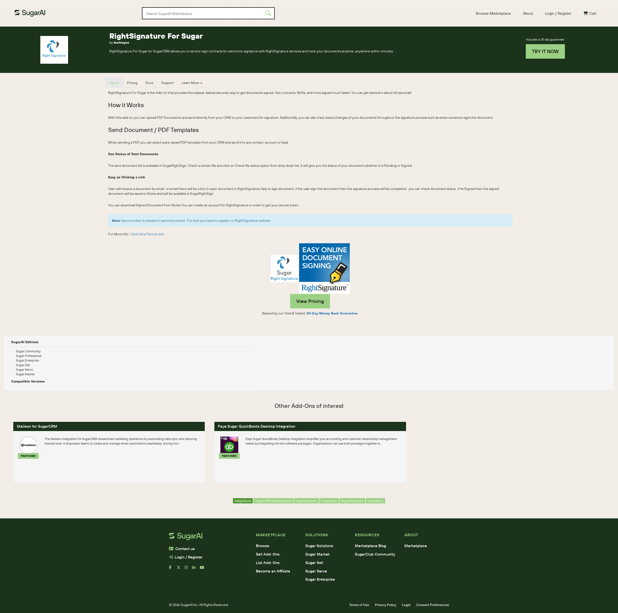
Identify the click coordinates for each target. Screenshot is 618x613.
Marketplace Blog (370, 545)
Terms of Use (359, 605)
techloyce (121, 42)
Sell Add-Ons (268, 554)
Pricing (132, 83)
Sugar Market (317, 554)
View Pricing (310, 301)
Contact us (185, 548)
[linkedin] (196, 569)
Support (167, 83)
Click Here (138, 234)
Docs (149, 83)
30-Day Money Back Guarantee (331, 313)
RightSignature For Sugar (156, 36)
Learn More (191, 83)
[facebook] (173, 569)
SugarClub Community (375, 554)
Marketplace (415, 545)
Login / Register (558, 13)
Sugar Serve (316, 571)
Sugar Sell (314, 562)
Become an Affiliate (273, 571)
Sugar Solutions (319, 545)
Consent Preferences (432, 605)
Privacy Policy (385, 605)
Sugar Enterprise (320, 579)
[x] (180, 569)
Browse (262, 545)
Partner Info (155, 234)
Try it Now (545, 51)
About (528, 13)
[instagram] (188, 569)
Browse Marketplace (493, 13)
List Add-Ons (268, 562)
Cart (592, 13)
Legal (406, 605)
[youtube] (204, 569)
